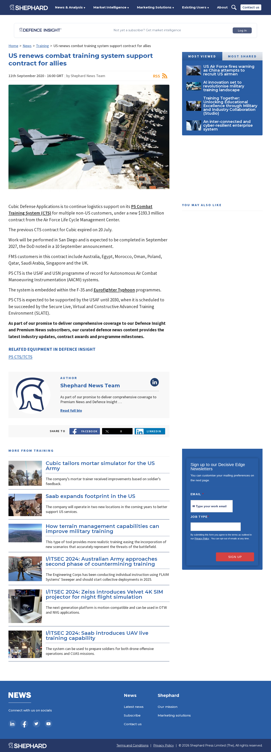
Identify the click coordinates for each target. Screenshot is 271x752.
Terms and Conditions (132, 745)
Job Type (200, 516)
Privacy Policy (202, 538)
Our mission (167, 707)
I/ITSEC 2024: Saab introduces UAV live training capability (97, 635)
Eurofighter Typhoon (114, 290)
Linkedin (154, 431)
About (222, 7)
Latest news (134, 707)
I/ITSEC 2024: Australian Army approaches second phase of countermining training (101, 561)
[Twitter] (36, 724)
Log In (242, 30)
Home (13, 45)
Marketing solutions (174, 715)
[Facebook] (24, 724)
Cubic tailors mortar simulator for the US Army (100, 465)
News (27, 45)
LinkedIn (154, 382)
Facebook (89, 431)
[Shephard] (29, 7)
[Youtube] (48, 724)
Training (42, 45)
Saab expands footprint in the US (90, 496)
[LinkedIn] (12, 724)
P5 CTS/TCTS (20, 357)
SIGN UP (235, 557)
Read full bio (71, 410)
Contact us (250, 7)
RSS (156, 76)
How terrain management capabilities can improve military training (102, 528)
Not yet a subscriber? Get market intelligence (147, 30)
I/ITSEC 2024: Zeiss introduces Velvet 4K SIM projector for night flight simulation (104, 594)
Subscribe (132, 715)
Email (197, 494)
